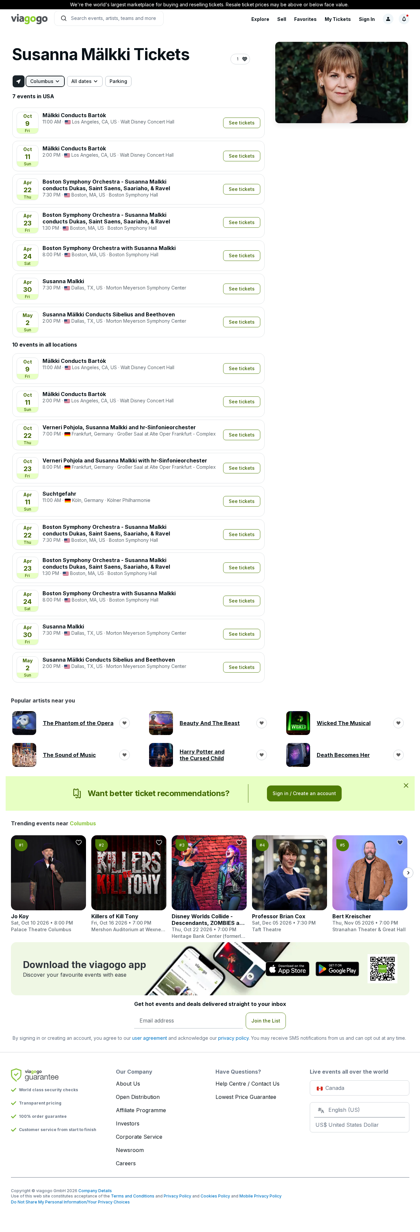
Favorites (305, 19)
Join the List (265, 1021)
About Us (128, 1083)
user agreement (149, 1038)
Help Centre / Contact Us (247, 1083)
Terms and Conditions (132, 1195)
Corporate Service (139, 1136)
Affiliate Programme (141, 1110)
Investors (127, 1123)
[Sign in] (388, 19)
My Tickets (338, 19)
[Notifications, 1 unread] (404, 19)
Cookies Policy (215, 1195)
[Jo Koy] (48, 884)
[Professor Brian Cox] (289, 884)
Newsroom (130, 1150)
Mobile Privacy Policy (260, 1195)
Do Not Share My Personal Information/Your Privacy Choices (70, 1201)
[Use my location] (19, 81)
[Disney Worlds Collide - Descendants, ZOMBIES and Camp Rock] (209, 887)
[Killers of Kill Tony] (129, 884)
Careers (126, 1163)
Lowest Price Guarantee (245, 1097)
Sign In (367, 19)
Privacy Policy (177, 1195)
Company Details (95, 1190)
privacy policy (233, 1038)
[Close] (406, 785)
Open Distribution (138, 1097)
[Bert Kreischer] (370, 884)
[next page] (408, 872)
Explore (260, 19)
